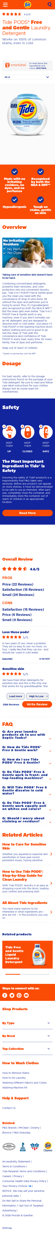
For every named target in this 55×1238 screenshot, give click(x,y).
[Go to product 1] (12, 974)
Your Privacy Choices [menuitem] (14, 1186)
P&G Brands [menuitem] (9, 1127)
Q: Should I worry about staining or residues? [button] (23, 820)
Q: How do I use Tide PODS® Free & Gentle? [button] (21, 761)
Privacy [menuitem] (18, 1176)
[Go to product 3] (42, 974)
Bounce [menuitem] (6, 1132)
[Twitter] (11, 995)
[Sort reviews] (37, 696)
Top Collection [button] (13, 1049)
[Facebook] (4, 995)
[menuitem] (15, 1072)
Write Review (37, 704)
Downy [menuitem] (35, 1127)
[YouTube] (26, 995)
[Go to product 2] (27, 974)
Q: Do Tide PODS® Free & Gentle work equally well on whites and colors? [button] (24, 806)
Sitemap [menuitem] (7, 1228)
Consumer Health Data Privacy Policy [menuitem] (24, 1181)
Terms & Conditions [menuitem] (14, 1166)
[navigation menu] (5, 5)
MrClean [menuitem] (24, 1127)
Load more (15, 696)
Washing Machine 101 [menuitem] (14, 1087)
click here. (41, 68)
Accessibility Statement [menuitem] (16, 1161)
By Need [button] (8, 1036)
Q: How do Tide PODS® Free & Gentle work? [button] (21, 749)
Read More (27, 513)
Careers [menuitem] (6, 1176)
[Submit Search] (49, 4)
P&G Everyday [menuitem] (22, 1132)
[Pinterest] (19, 995)
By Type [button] (8, 1023)
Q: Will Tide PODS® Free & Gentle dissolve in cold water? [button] (24, 790)
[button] (27, 14)
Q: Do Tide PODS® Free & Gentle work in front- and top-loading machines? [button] (25, 775)
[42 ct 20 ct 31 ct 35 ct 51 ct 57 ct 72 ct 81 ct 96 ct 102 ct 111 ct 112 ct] (27, 77)
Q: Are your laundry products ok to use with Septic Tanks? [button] (23, 735)
